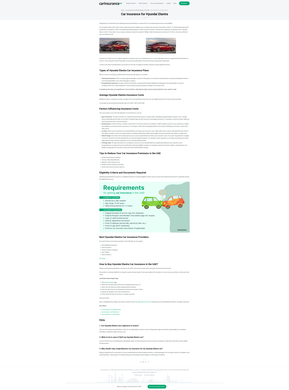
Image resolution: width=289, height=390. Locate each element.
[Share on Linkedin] (146, 362)
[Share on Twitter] (143, 362)
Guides (168, 3)
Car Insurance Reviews (156, 3)
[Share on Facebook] (148, 362)
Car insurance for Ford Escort (110, 312)
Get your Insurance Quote (157, 386)
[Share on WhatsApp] (140, 362)
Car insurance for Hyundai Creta (111, 309)
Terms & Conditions (149, 375)
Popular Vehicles (131, 3)
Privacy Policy (138, 375)
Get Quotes (184, 3)
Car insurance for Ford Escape (111, 314)
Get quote (102, 258)
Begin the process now (144, 302)
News (175, 3)
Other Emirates (143, 3)
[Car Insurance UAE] (110, 3)
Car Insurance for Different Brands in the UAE (137, 10)
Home (122, 10)
